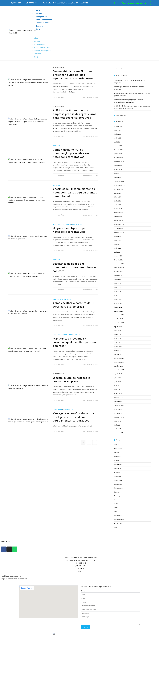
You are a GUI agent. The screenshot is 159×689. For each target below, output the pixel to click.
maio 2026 (117, 138)
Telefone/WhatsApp (88, 606)
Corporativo (58, 299)
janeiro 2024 (118, 217)
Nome (83, 591)
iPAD (115, 527)
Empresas (56, 146)
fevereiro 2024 (118, 213)
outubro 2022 (118, 272)
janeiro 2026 (118, 154)
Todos (116, 508)
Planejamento (118, 488)
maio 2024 (117, 205)
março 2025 (118, 169)
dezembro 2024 (119, 181)
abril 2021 (117, 342)
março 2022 (118, 299)
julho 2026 (117, 130)
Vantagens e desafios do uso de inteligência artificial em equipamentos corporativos (73, 416)
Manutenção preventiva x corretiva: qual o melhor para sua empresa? (75, 342)
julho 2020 (117, 378)
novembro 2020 (119, 362)
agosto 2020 (118, 374)
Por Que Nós (41, 16)
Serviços (39, 13)
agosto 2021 (118, 327)
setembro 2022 (119, 276)
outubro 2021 (118, 319)
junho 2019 (117, 425)
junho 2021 (117, 335)
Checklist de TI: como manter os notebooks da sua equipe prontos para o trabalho (75, 192)
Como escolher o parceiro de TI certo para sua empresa (73, 304)
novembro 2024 (119, 185)
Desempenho (118, 464)
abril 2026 (117, 142)
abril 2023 (117, 252)
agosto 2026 (118, 126)
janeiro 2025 (118, 177)
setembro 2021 (119, 323)
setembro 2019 (119, 417)
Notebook (57, 224)
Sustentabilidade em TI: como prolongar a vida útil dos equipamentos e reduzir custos (73, 74)
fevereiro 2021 (118, 350)
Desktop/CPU (118, 515)
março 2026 (118, 146)
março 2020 (118, 394)
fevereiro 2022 (118, 303)
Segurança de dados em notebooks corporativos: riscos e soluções (74, 267)
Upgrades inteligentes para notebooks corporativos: (70, 229)
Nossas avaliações (44, 23)
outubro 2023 (118, 228)
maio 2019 (117, 429)
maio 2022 (117, 291)
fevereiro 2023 (118, 260)
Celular (116, 453)
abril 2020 (117, 390)
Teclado (116, 445)
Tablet (116, 504)
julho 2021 (117, 331)
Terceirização (118, 480)
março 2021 (118, 346)
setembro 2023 (119, 232)
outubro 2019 (118, 413)
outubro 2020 (118, 366)
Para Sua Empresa (44, 19)
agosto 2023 (118, 236)
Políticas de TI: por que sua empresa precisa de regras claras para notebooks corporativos (74, 114)
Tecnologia (66, 224)
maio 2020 (117, 386)
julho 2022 (117, 283)
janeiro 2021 (118, 354)
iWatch (116, 500)
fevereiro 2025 (118, 173)
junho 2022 (117, 287)
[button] (91, 33)
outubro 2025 (118, 158)
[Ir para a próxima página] (94, 442)
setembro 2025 (119, 162)
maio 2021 (117, 338)
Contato (39, 26)
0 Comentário (59, 97)
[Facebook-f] (3, 549)
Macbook (117, 460)
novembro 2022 (119, 268)
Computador (77, 224)
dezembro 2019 (119, 405)
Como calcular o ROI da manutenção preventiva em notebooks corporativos (71, 153)
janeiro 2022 (118, 307)
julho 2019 (117, 421)
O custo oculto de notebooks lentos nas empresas (72, 379)
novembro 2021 (119, 315)
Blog (38, 29)
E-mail (83, 598)
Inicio (38, 10)
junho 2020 (117, 382)
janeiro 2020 (118, 401)
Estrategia (117, 496)
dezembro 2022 (119, 264)
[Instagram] (9, 549)
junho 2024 (117, 201)
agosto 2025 (118, 165)
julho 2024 (117, 197)
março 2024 (118, 209)
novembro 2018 (119, 433)
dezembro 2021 (119, 311)
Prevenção (117, 472)
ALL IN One (117, 523)
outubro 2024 (118, 189)
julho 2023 (117, 240)
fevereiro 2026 (118, 150)
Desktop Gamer (119, 519)
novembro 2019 (119, 409)
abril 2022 (117, 295)
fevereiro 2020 (118, 397)
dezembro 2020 (119, 358)
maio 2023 (117, 248)
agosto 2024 (118, 193)
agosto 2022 (118, 279)
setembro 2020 (119, 370)
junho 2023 (117, 244)
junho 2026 (117, 134)
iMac (115, 512)
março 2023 (118, 256)
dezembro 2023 (119, 221)
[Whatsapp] (14, 549)
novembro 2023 (119, 224)
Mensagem (85, 613)
